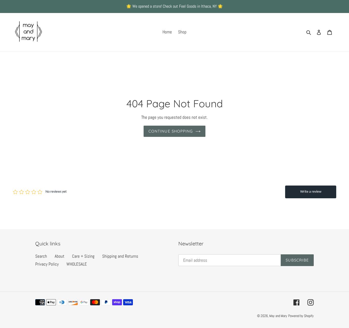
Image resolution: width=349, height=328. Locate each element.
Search (41, 256)
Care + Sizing (83, 256)
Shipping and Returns (120, 256)
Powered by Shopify (301, 315)
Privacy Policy (47, 264)
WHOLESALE (76, 264)
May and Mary (278, 315)
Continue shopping (170, 131)
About (59, 256)
